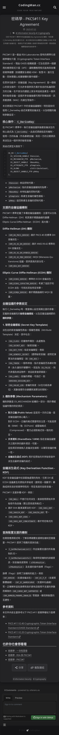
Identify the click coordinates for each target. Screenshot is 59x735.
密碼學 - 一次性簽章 (17, 650)
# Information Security (26, 33)
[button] (4, 7)
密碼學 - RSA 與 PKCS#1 (20, 655)
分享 (21, 667)
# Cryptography (43, 33)
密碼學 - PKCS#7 (16, 659)
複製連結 (39, 667)
